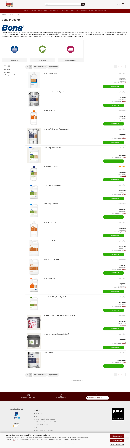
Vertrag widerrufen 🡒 (97, 398)
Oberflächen (74, 11)
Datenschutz (61, 398)
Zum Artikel (113, 366)
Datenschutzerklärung (11, 441)
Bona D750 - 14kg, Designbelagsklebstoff (56, 334)
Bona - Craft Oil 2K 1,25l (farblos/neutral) (56, 129)
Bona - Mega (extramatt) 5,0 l (53, 148)
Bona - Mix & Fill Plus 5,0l (52, 259)
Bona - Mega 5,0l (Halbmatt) (52, 185)
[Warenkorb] (123, 4)
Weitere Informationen (117, 444)
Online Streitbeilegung (42, 425)
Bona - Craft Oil (48, 353)
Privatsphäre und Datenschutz (44, 430)
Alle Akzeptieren (117, 436)
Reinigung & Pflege (87, 11)
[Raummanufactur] (8, 4)
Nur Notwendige (117, 440)
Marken (26, 11)
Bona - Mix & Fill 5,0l (50, 241)
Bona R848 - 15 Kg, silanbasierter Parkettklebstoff (59, 315)
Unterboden (6, 72)
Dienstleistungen (100, 11)
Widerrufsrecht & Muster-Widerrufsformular (48, 422)
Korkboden (64, 11)
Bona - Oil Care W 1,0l (50, 73)
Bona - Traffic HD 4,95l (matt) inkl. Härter (56, 297)
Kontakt (38, 416)
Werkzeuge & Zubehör (9, 75)
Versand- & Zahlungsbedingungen (45, 419)
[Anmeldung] (118, 4)
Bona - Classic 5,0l (49, 278)
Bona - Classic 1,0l (49, 110)
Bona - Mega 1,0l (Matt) (51, 166)
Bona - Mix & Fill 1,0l (50, 222)
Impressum (39, 413)
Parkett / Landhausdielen (39, 11)
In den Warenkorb (113, 86)
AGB (37, 427)
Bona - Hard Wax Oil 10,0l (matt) (54, 92)
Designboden (54, 11)
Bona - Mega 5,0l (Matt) (51, 204)
